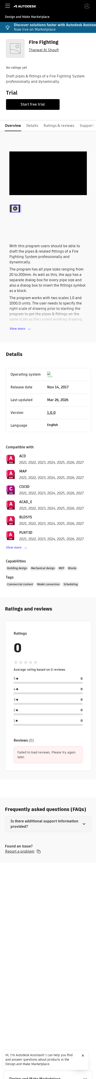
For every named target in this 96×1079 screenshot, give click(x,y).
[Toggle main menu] (7, 6)
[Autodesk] (25, 6)
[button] (48, 824)
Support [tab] (87, 125)
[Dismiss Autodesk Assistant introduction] (82, 1055)
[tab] (15, 214)
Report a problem (19, 851)
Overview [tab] (13, 125)
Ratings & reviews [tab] (59, 125)
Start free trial (33, 104)
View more (17, 328)
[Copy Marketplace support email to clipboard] (38, 851)
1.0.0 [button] (51, 412)
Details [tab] (32, 125)
